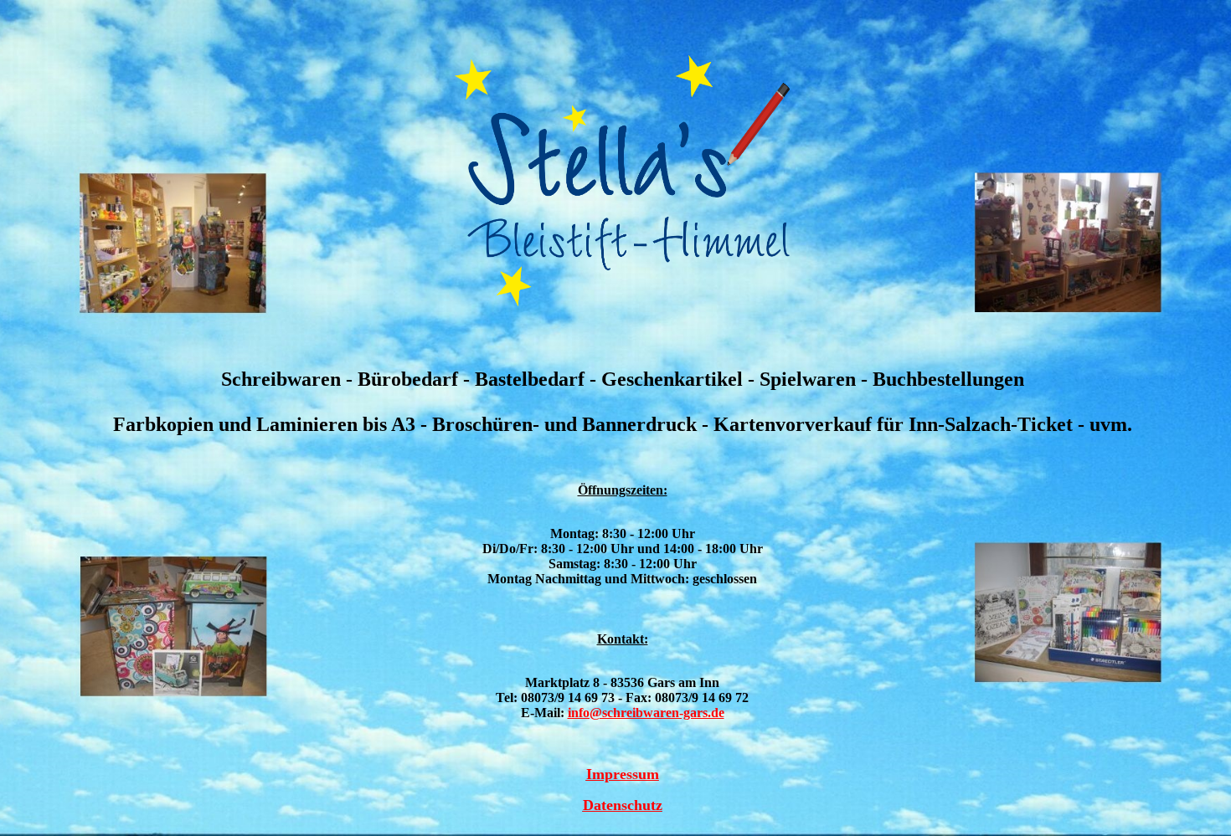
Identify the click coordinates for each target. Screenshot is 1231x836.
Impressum (622, 774)
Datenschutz (622, 805)
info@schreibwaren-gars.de (646, 712)
